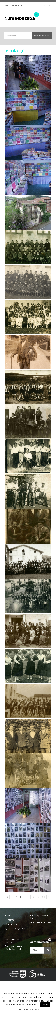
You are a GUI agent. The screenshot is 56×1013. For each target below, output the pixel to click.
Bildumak (10, 919)
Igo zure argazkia (15, 928)
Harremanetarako (40, 922)
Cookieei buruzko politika (15, 940)
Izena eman (17, 5)
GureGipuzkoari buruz (39, 917)
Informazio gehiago (29, 1009)
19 (38, 897)
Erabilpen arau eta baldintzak (13, 947)
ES (48, 5)
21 (49, 897)
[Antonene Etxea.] (28, 212)
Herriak (9, 915)
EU (43, 5)
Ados (45, 1004)
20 (43, 897)
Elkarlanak (11, 924)
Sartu (7, 5)
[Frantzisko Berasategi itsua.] (28, 352)
